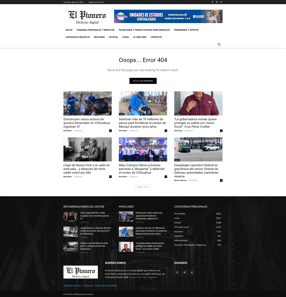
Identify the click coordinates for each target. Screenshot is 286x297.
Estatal (66, 114)
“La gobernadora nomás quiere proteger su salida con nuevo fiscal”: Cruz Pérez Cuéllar (195, 122)
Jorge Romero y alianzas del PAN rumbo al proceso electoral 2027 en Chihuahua (95, 231)
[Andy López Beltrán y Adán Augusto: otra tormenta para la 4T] (70, 216)
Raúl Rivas (67, 130)
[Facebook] (212, 2)
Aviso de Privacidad (106, 285)
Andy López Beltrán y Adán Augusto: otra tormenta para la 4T (94, 216)
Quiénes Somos (72, 285)
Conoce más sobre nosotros (143, 277)
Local (121, 114)
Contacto (88, 285)
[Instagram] (216, 2)
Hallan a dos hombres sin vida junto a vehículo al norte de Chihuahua (94, 246)
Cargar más (142, 187)
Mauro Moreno (180, 180)
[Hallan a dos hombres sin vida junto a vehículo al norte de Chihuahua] (70, 247)
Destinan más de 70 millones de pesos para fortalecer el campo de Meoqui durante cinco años (142, 122)
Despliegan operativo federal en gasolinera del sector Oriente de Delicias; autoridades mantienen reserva (196, 170)
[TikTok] (221, 2)
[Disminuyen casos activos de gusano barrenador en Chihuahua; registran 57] (87, 103)
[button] (219, 44)
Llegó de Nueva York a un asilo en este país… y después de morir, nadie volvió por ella (86, 168)
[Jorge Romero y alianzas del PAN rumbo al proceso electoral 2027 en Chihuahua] (70, 232)
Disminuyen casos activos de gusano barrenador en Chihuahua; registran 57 (86, 122)
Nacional (67, 160)
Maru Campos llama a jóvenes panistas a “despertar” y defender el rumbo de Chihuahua (142, 168)
